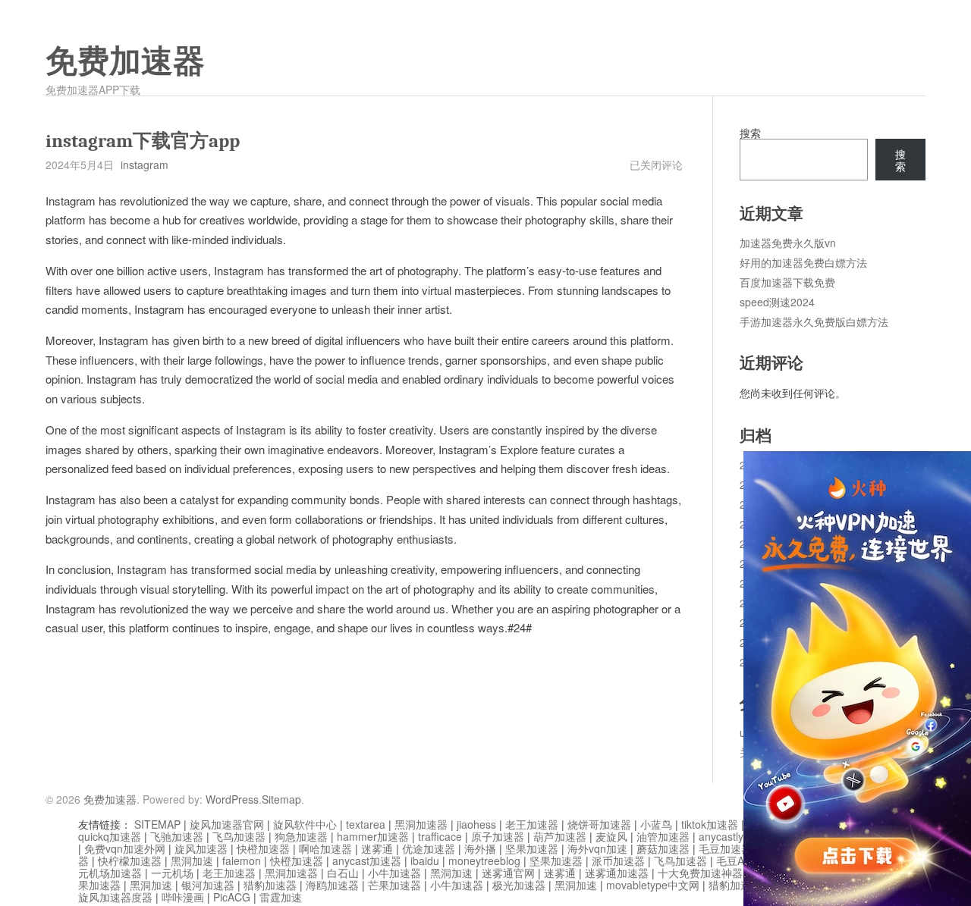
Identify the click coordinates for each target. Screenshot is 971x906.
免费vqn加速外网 (124, 848)
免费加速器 (125, 61)
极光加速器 (518, 884)
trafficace (440, 836)
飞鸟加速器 (239, 836)
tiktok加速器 (709, 824)
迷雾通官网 (508, 872)
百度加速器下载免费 (787, 282)
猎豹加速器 (270, 884)
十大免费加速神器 (700, 872)
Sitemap (281, 799)
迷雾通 (377, 848)
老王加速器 (531, 824)
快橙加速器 (263, 848)
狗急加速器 (301, 836)
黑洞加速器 (421, 824)
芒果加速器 (394, 884)
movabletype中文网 (652, 884)
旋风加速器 (201, 848)
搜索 (750, 132)
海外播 (480, 848)
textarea (365, 824)
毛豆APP (737, 860)
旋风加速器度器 (115, 896)
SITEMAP (157, 824)
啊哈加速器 (325, 848)
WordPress (232, 799)
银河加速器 (207, 884)
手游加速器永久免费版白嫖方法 (814, 321)
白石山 (343, 872)
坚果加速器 (531, 848)
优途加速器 (428, 848)
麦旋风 (611, 836)
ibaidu (424, 860)
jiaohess (476, 824)
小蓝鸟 (656, 824)
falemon (241, 860)
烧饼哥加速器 (599, 824)
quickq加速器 (109, 836)
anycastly (721, 836)
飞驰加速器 (176, 836)
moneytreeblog (484, 860)
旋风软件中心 (305, 824)
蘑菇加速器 (663, 848)
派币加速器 (618, 860)
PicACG (231, 896)
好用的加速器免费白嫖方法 (803, 262)
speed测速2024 (777, 301)
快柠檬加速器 (130, 860)
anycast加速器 (366, 860)
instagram (144, 164)
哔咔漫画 (183, 896)
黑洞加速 (192, 860)
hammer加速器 (373, 836)
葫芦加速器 (559, 836)
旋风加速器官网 (227, 824)
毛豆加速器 (725, 848)
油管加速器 (663, 836)
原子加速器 (497, 836)
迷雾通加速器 (617, 872)
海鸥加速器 (332, 884)
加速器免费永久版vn (788, 242)
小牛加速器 (394, 872)
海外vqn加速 (597, 848)
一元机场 (172, 872)
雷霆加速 (280, 896)
